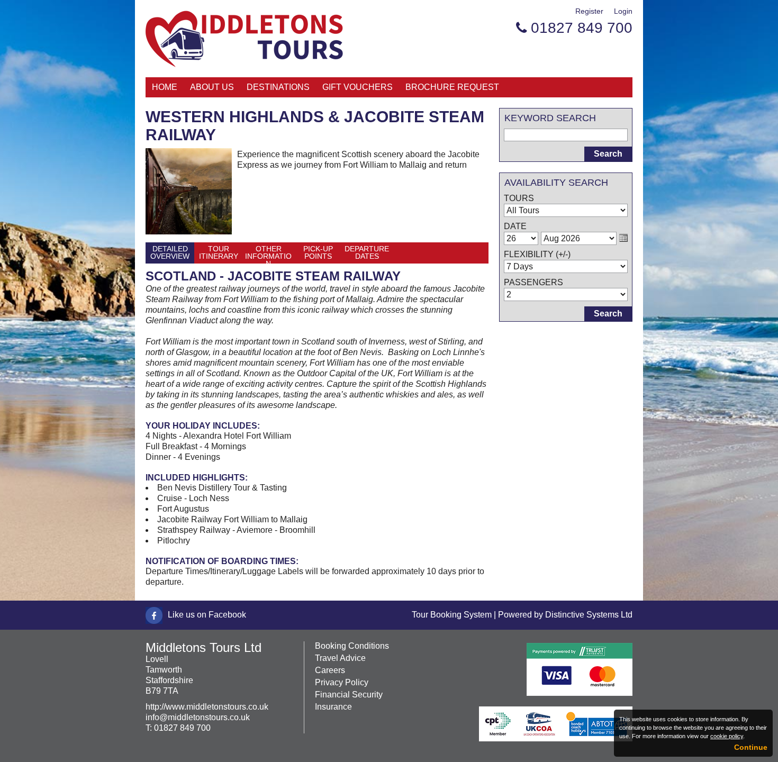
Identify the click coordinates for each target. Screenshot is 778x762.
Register (589, 11)
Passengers (533, 282)
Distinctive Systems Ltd (588, 614)
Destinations (278, 87)
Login (623, 11)
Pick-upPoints (318, 252)
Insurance (333, 706)
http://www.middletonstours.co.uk (207, 706)
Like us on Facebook (207, 614)
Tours (519, 198)
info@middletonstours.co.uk (198, 717)
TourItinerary (218, 252)
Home (164, 87)
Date (515, 226)
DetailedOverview (169, 252)
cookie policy (726, 736)
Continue (750, 747)
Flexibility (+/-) (537, 254)
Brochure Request (452, 87)
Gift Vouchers (357, 87)
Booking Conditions (352, 645)
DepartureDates (367, 252)
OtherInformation (268, 254)
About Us (212, 87)
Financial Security (349, 694)
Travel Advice (340, 658)
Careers (330, 670)
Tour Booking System (452, 614)
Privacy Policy (341, 682)
